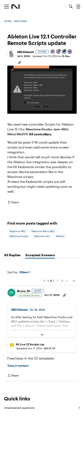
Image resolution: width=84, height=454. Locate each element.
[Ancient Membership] (58, 52)
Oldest (24, 272)
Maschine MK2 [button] (17, 231)
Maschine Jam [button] (42, 236)
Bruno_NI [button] (23, 291)
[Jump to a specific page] (73, 281)
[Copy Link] (19, 62)
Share (13, 202)
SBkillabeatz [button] (25, 52)
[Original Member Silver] (52, 52)
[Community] (15, 6)
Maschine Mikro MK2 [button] (43, 231)
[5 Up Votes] (69, 52)
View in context (17, 365)
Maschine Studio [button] (18, 236)
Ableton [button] (60, 236)
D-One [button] (66, 56)
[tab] (12, 255)
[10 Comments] (64, 52)
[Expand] (42, 334)
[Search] (70, 6)
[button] (11, 54)
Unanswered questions (42, 407)
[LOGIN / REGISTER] (78, 6)
